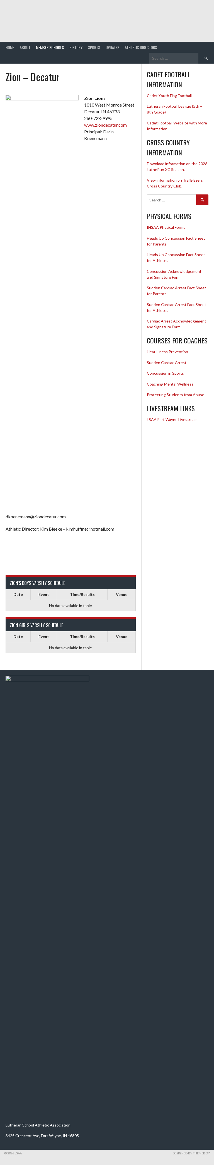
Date (18, 594)
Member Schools (50, 47)
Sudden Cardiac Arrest (166, 362)
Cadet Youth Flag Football (170, 95)
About (25, 47)
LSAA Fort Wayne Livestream (172, 419)
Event (43, 594)
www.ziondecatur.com (105, 124)
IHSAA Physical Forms (166, 227)
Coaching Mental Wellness (170, 384)
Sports (94, 47)
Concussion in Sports (165, 373)
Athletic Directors (141, 47)
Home (10, 47)
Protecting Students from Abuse (175, 394)
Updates (112, 47)
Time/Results (82, 594)
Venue (121, 594)
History (75, 47)
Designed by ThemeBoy (191, 1153)
